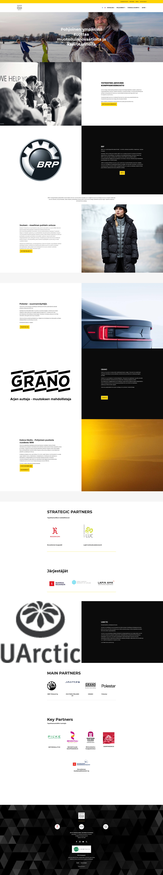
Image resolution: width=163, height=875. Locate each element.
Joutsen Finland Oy (26, 251)
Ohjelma (110, 7)
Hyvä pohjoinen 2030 (26, 466)
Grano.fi (104, 397)
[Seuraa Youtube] (83, 841)
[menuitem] (102, 7)
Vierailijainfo (133, 7)
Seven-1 (83, 866)
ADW (143, 7)
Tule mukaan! (84, 862)
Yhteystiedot (143, 1)
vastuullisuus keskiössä (109, 104)
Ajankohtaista (124, 1)
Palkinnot (121, 7)
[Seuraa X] (86, 841)
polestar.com (25, 327)
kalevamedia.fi (25, 469)
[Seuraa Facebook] (76, 841)
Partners (132, 1)
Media (137, 1)
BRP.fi (122, 172)
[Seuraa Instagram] (79, 841)
